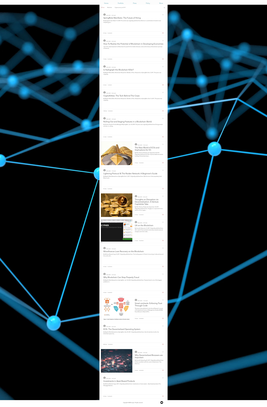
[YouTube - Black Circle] (161, 402)
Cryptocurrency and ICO (120, 7)
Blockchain (109, 7)
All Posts (103, 7)
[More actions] (163, 14)
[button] (161, 3)
